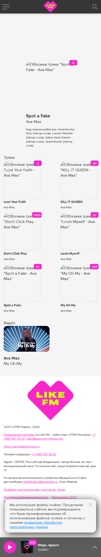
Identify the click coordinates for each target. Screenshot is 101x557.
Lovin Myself (70, 253)
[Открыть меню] (6, 7)
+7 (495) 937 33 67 (43, 454)
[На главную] (50, 7)
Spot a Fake (12, 305)
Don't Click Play (15, 253)
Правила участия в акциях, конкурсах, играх (34, 489)
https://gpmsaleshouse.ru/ (22, 446)
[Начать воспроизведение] (10, 547)
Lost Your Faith (15, 202)
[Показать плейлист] (95, 547)
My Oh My (68, 305)
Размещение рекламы (19, 434)
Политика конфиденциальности (26, 497)
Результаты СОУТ (64, 497)
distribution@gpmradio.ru (40, 481)
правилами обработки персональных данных (36, 524)
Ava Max (9, 207)
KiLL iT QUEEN (72, 202)
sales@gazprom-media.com (44, 438)
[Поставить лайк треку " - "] (27, 547)
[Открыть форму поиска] (95, 7)
